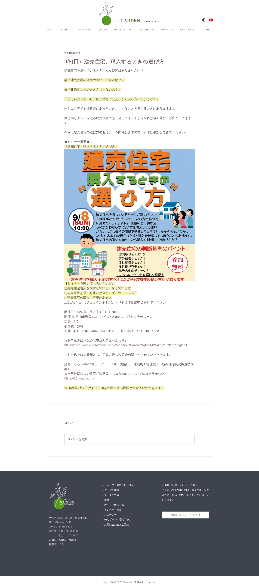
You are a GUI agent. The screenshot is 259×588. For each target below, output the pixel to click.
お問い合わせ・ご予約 (116, 524)
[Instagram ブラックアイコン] (204, 20)
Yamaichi (128, 582)
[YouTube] (211, 20)
